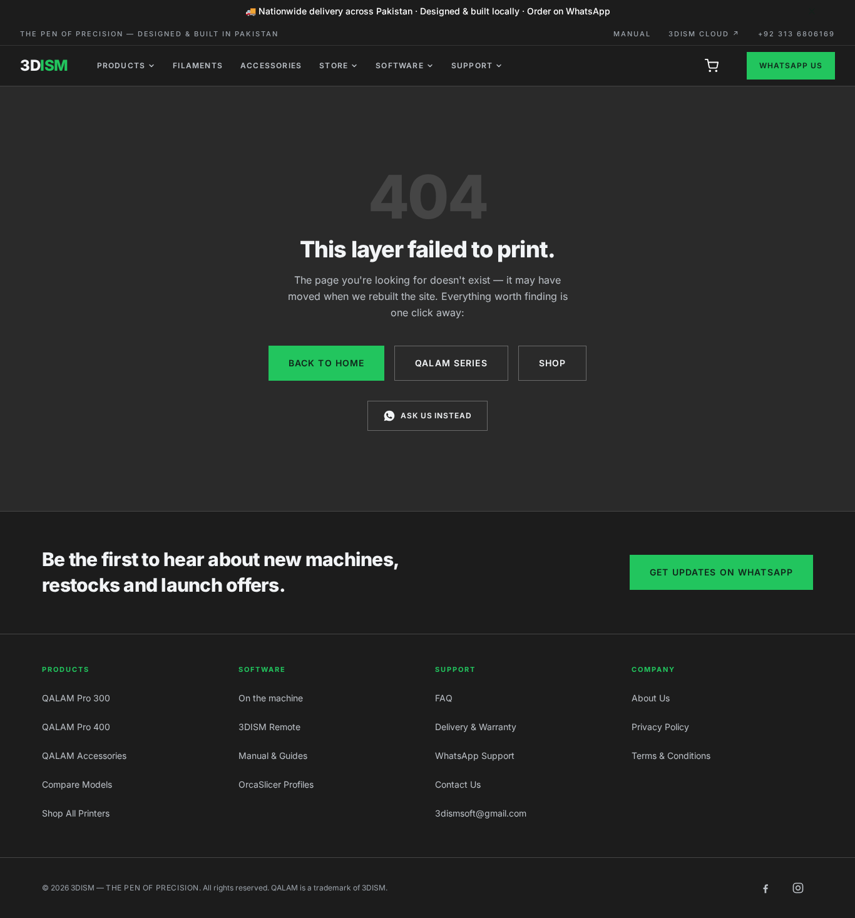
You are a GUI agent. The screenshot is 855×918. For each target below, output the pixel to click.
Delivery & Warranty (475, 726)
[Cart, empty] (712, 66)
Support (472, 65)
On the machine (270, 698)
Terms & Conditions (671, 755)
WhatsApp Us (790, 65)
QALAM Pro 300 (76, 698)
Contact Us (458, 784)
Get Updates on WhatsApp (721, 572)
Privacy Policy (660, 726)
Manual (632, 33)
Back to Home (326, 363)
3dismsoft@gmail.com (480, 813)
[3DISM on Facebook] (765, 888)
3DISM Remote (269, 726)
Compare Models (77, 784)
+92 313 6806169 (796, 33)
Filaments (198, 65)
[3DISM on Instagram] (798, 888)
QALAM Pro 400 (76, 726)
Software (400, 65)
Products (121, 65)
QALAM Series (451, 363)
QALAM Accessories (84, 755)
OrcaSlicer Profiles (276, 784)
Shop (552, 363)
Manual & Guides (272, 755)
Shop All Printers (76, 813)
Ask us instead (436, 415)
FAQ (444, 698)
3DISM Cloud (704, 33)
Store (333, 65)
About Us (651, 698)
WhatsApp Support (475, 755)
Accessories (271, 65)
